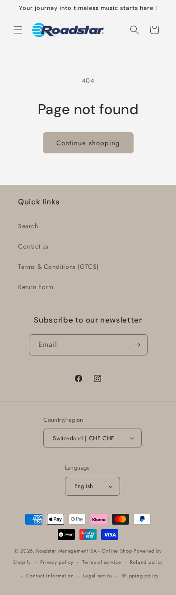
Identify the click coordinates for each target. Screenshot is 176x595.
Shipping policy (140, 575)
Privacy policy (57, 562)
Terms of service (101, 562)
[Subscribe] (137, 344)
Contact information (50, 575)
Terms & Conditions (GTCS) (58, 266)
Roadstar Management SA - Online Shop (84, 550)
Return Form (36, 286)
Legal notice (97, 575)
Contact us (33, 246)
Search (28, 226)
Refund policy (146, 562)
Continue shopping (88, 143)
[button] (18, 30)
